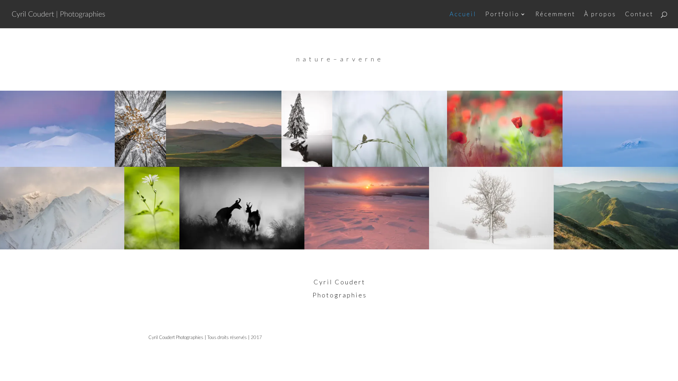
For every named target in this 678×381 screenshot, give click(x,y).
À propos (600, 15)
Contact (639, 15)
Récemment (555, 15)
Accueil (463, 15)
